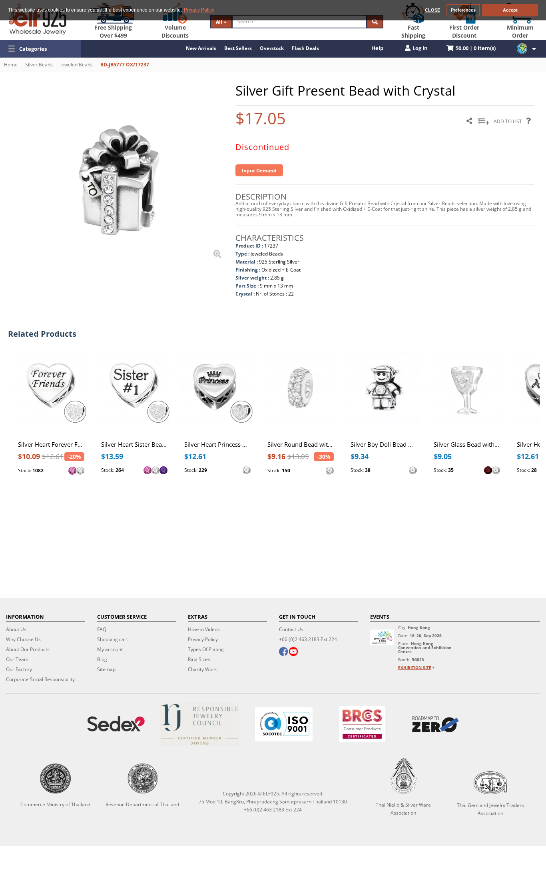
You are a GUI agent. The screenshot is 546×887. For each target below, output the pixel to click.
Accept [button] (510, 10)
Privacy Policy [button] (199, 10)
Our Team (17, 659)
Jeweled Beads (76, 64)
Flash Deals (305, 48)
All (219, 21)
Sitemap (106, 669)
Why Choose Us (23, 639)
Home (11, 64)
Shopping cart (112, 639)
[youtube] (293, 652)
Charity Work (202, 669)
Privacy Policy (203, 639)
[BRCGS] (362, 724)
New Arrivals (201, 48)
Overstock (272, 48)
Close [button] (432, 10)
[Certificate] (200, 724)
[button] (40, 49)
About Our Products (28, 649)
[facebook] (283, 652)
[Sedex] (116, 724)
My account (110, 649)
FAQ (101, 629)
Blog (102, 659)
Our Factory (19, 669)
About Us (16, 629)
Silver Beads (39, 64)
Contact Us (291, 629)
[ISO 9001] (284, 724)
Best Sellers (238, 48)
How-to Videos (204, 629)
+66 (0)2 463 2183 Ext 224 (308, 639)
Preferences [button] (463, 10)
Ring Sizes (199, 659)
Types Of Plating (206, 649)
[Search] (375, 21)
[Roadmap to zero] (435, 724)
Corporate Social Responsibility (40, 679)
